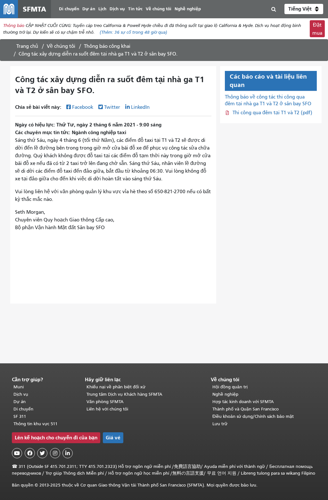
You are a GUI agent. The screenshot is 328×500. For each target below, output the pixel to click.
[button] (303, 9)
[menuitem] (69, 9)
